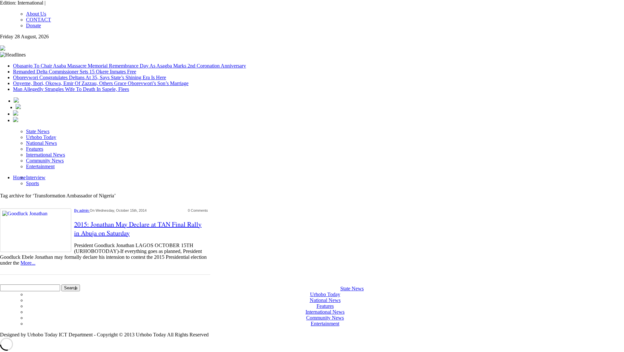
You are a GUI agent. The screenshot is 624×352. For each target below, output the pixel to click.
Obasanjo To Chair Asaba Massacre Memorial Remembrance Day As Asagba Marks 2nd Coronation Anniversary (129, 66)
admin (84, 210)
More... (27, 263)
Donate (33, 25)
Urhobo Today (41, 137)
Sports (32, 183)
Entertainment (40, 166)
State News (37, 131)
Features (34, 149)
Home (19, 177)
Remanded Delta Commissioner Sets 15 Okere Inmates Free (74, 71)
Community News (45, 160)
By (76, 210)
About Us (36, 14)
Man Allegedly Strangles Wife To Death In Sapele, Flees (71, 89)
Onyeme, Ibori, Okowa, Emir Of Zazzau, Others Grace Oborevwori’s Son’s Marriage (100, 83)
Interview (36, 177)
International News (45, 154)
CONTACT (38, 19)
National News (41, 143)
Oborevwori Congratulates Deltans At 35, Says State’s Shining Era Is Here (89, 77)
